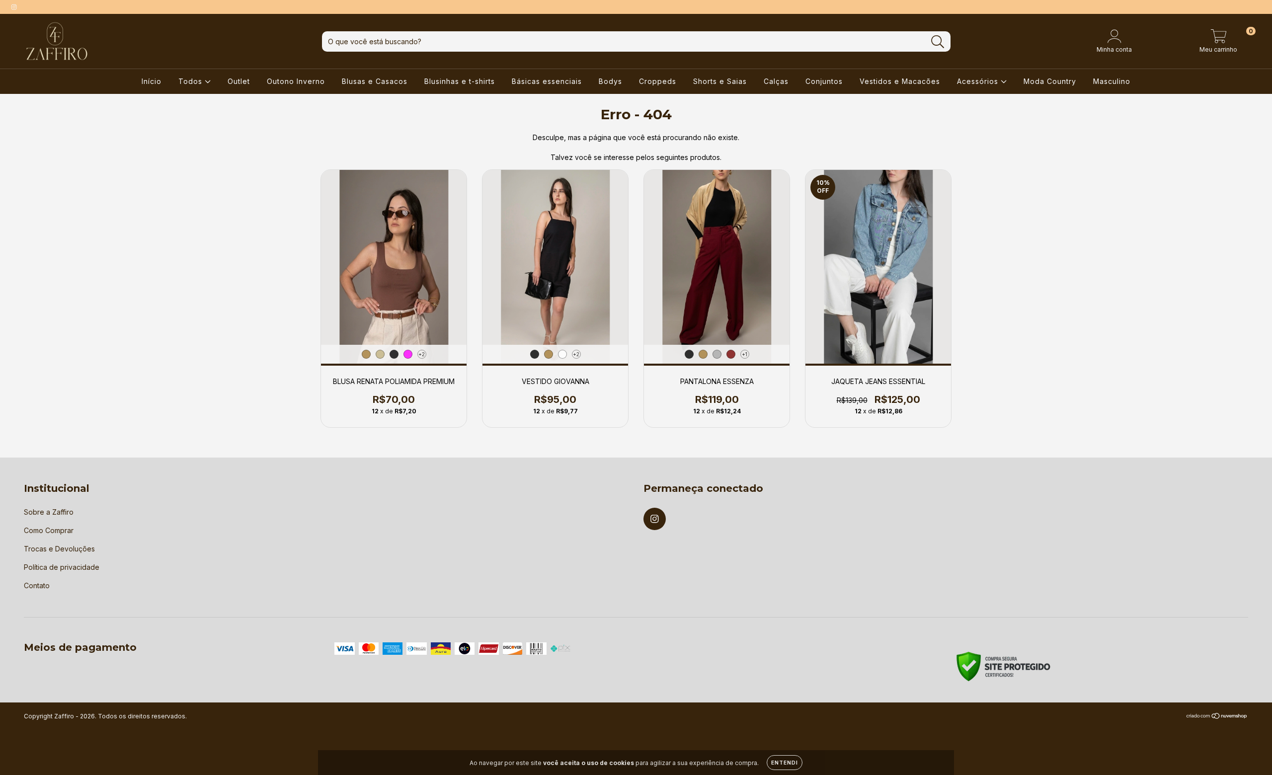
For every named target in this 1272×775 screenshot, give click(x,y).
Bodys (610, 81)
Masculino (1111, 81)
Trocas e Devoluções (59, 548)
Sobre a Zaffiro (49, 512)
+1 (744, 354)
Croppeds (657, 81)
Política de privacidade (61, 567)
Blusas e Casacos (374, 81)
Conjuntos (824, 81)
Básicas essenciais (547, 81)
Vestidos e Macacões (900, 81)
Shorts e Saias (720, 81)
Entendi (784, 763)
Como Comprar (49, 530)
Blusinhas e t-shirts (459, 81)
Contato (37, 585)
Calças (776, 81)
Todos (191, 81)
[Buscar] (938, 42)
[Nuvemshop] (1217, 716)
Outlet (239, 81)
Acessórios (979, 81)
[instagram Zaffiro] (13, 6)
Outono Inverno (296, 81)
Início (151, 81)
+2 (421, 354)
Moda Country (1050, 81)
